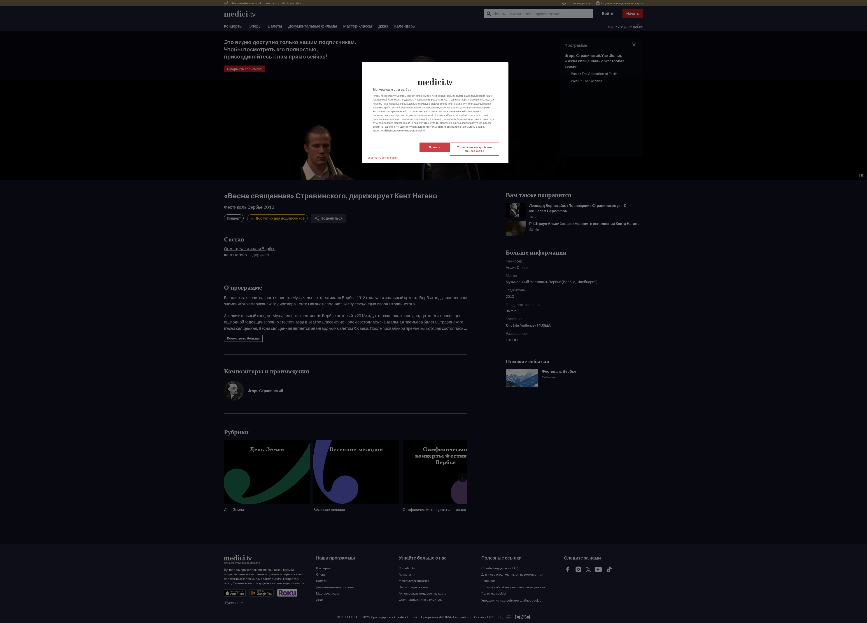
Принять (434, 147)
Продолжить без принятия (382, 157)
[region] (435, 112)
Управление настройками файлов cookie (474, 149)
